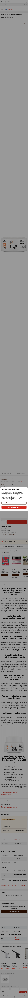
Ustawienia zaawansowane (14, 503)
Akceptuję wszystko (14, 507)
